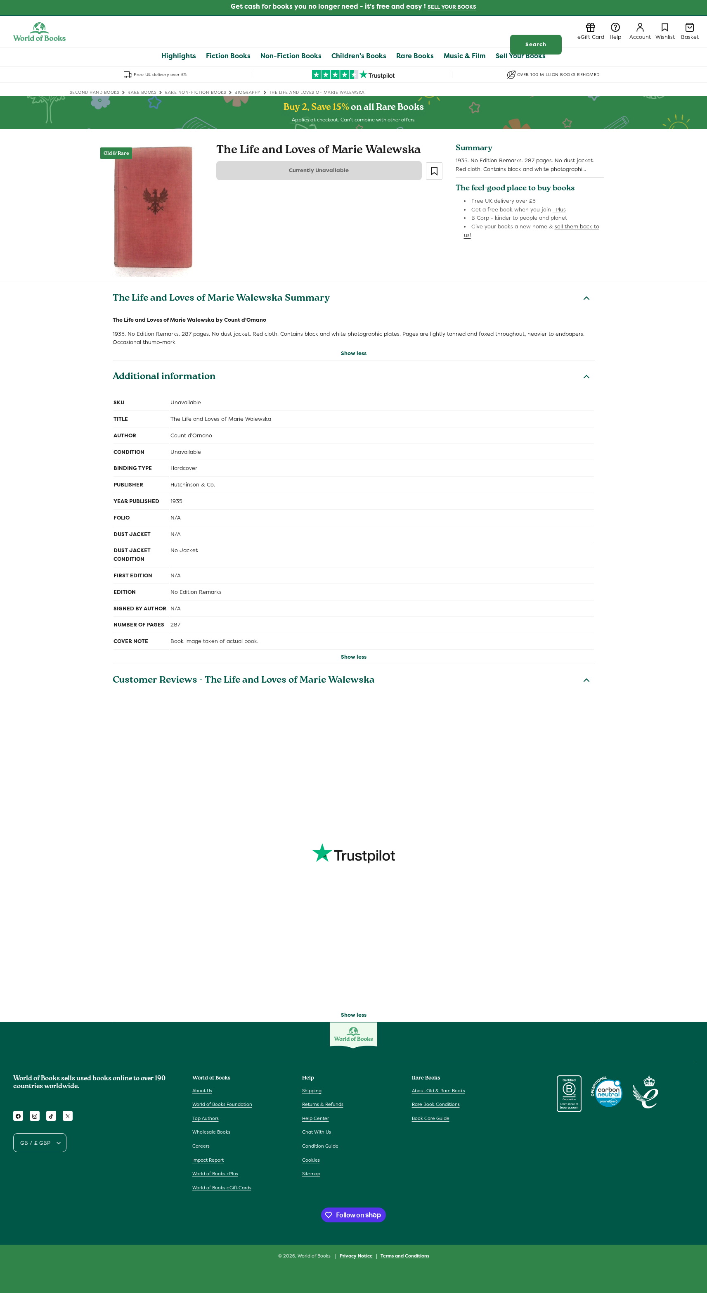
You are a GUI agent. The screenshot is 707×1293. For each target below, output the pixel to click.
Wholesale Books (211, 1132)
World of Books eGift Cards (221, 1187)
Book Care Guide (430, 1118)
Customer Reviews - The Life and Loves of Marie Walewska (244, 681)
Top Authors (205, 1118)
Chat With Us (316, 1132)
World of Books (315, 1255)
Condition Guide (320, 1146)
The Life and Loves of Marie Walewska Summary (221, 299)
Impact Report (208, 1160)
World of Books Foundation (222, 1104)
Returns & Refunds (322, 1104)
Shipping (312, 1090)
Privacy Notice (356, 1255)
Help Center (315, 1118)
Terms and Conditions (405, 1255)
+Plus (559, 209)
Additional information (164, 377)
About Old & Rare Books (438, 1090)
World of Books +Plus (215, 1173)
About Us (202, 1090)
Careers (201, 1146)
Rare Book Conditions (436, 1104)
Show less (354, 353)
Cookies (311, 1160)
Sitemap (311, 1173)
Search (535, 44)
